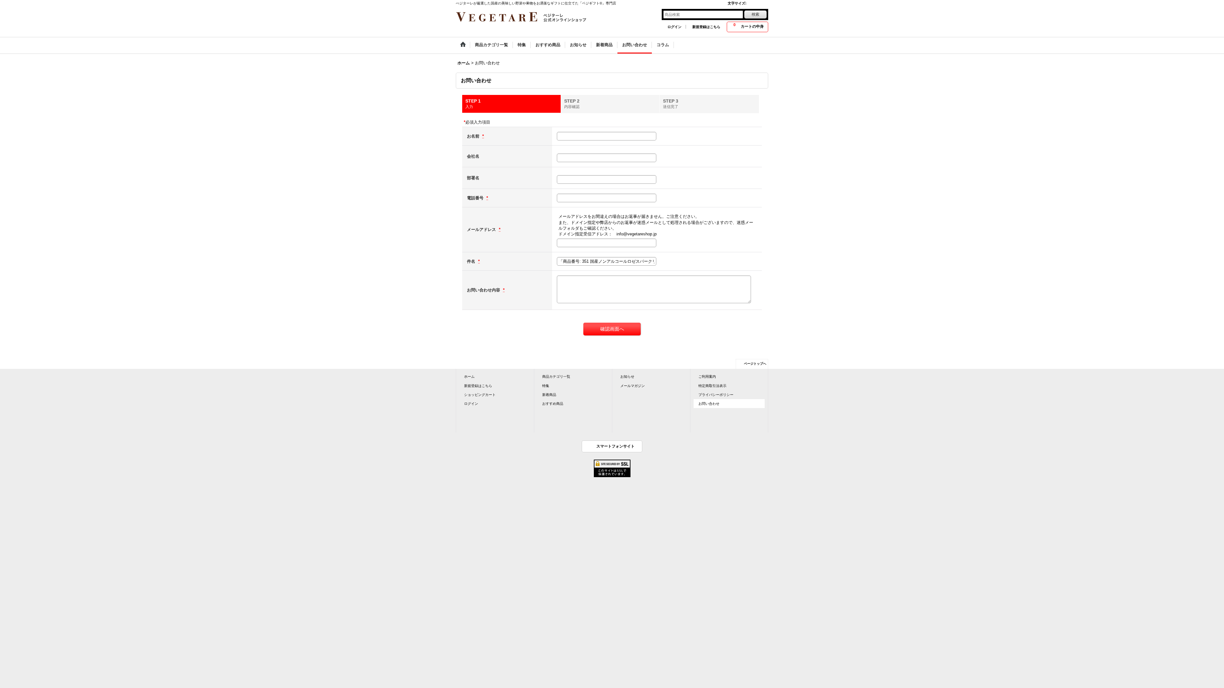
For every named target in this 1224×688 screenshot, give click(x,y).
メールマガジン (632, 386)
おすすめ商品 (552, 403)
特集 (545, 386)
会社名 (473, 156)
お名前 (474, 136)
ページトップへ (755, 363)
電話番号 (476, 198)
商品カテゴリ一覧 (556, 376)
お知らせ (627, 376)
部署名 (473, 178)
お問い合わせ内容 (484, 290)
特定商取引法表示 (712, 386)
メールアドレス (482, 229)
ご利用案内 (707, 376)
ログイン (674, 27)
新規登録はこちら (706, 27)
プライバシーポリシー (715, 395)
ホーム (469, 376)
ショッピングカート (480, 395)
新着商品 (549, 395)
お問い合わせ (708, 403)
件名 (472, 261)
